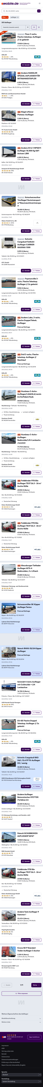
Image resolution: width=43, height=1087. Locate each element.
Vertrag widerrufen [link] (8, 1051)
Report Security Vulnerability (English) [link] (13, 1065)
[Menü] (39, 4)
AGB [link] (3, 1048)
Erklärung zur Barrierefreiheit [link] (11, 1062)
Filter (4, 17)
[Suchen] (39, 10)
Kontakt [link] (4, 1054)
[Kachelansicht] (38, 27)
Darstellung (5, 1079)
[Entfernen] (18, 17)
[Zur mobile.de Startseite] (18, 3)
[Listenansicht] (34, 27)
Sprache (4, 1072)
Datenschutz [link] (6, 1057)
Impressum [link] (5, 1045)
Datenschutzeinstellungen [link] (10, 1059)
